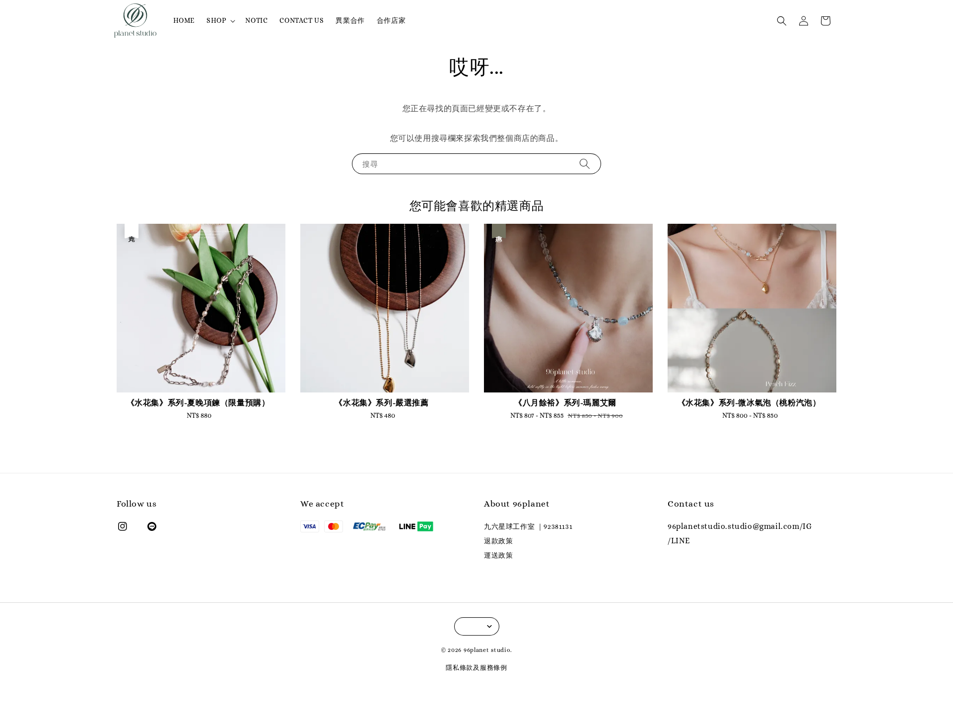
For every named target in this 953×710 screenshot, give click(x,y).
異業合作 (350, 20)
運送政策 (498, 555)
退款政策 (498, 541)
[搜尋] (585, 163)
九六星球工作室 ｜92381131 (528, 526)
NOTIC (256, 20)
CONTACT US (301, 20)
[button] (782, 21)
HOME (184, 20)
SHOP (216, 20)
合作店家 (391, 20)
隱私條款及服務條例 (476, 667)
